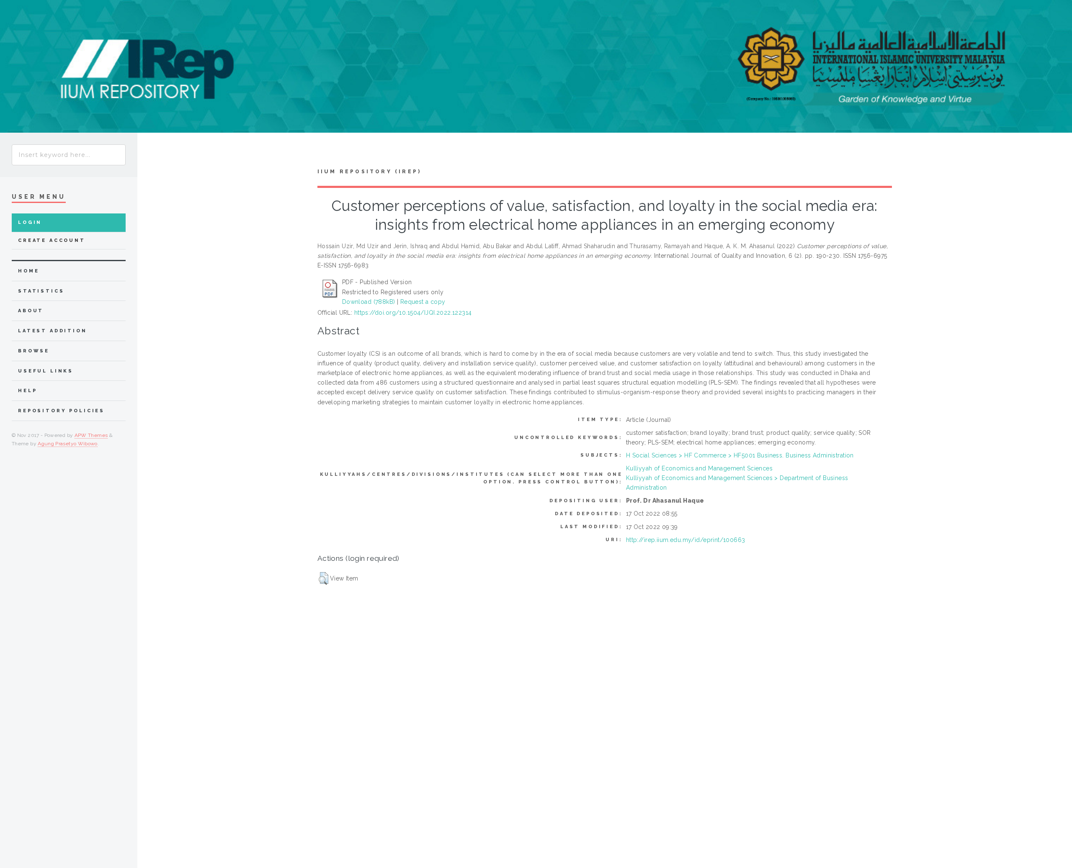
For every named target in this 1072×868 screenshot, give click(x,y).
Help (27, 390)
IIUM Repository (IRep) (369, 172)
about (31, 310)
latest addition (52, 331)
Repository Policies (61, 410)
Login (30, 222)
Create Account (51, 240)
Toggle (153, 152)
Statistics (41, 291)
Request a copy (423, 301)
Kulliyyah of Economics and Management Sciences (699, 468)
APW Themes (91, 435)
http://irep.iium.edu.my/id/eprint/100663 (685, 540)
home (28, 271)
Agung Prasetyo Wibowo (68, 444)
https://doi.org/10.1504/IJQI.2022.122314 (413, 312)
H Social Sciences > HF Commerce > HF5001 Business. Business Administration (740, 455)
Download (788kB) (368, 301)
